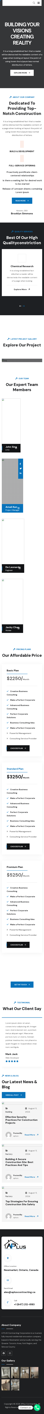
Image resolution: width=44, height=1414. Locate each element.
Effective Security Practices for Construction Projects (22, 1119)
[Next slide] (20, 306)
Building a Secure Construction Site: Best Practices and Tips (19, 1162)
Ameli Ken (11, 507)
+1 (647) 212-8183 (24, 1304)
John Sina (11, 446)
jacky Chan (12, 627)
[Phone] (37, 1407)
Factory (9, 1154)
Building (9, 1112)
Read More (21, 201)
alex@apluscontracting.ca (19, 1292)
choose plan (16, 748)
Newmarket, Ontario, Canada (21, 1270)
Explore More (20, 73)
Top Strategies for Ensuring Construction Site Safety (22, 1203)
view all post (12, 1095)
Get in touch (20, 985)
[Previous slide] (24, 306)
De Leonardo (13, 567)
